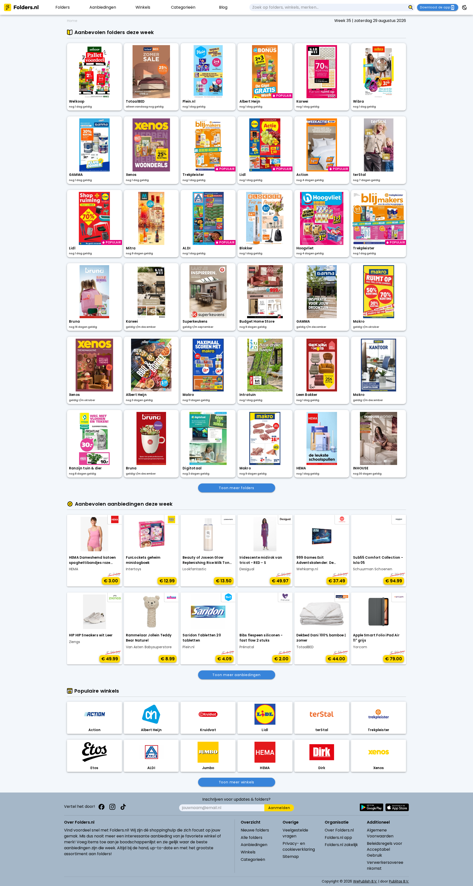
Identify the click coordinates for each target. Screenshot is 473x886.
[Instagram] (112, 806)
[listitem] (62, 7)
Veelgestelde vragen (295, 833)
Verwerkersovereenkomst (385, 865)
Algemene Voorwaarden (380, 833)
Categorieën (253, 859)
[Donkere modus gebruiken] (464, 7)
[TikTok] (123, 806)
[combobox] (327, 7)
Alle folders (251, 837)
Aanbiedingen (254, 845)
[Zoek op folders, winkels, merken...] (410, 7)
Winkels (248, 852)
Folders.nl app (338, 837)
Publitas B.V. (399, 881)
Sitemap (291, 856)
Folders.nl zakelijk (341, 845)
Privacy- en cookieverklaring (299, 846)
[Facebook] (101, 806)
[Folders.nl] (21, 7)
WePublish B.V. (365, 881)
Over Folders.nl (339, 830)
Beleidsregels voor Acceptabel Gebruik (384, 849)
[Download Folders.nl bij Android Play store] (371, 807)
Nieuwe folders (255, 830)
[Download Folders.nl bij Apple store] (397, 807)
